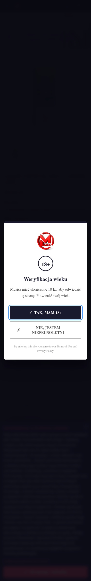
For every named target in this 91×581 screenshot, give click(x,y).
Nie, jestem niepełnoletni (40, 330)
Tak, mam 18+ (45, 312)
